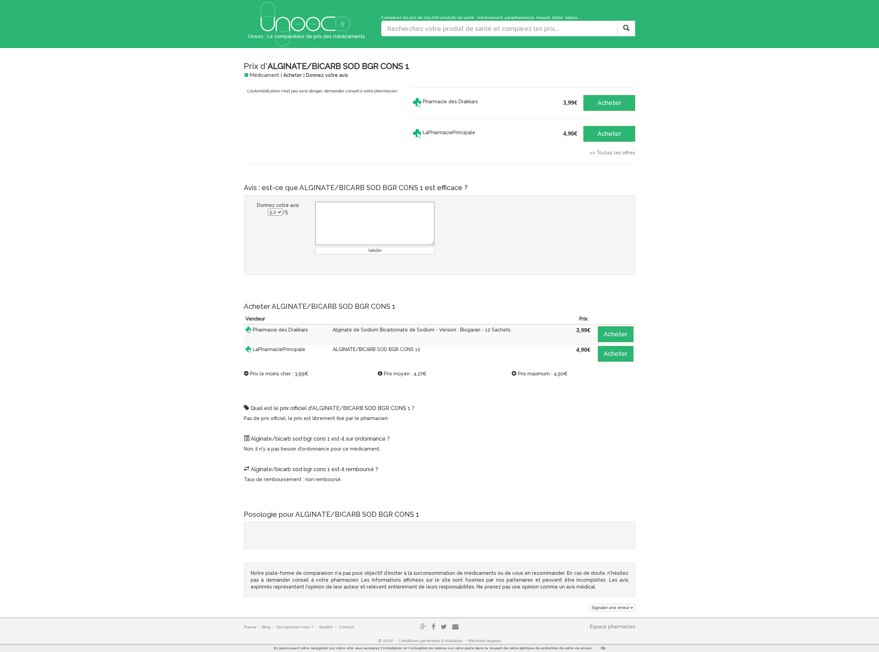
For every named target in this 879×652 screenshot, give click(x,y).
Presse (250, 627)
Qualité (326, 627)
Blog (266, 627)
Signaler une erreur (611, 607)
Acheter (292, 75)
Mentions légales (484, 640)
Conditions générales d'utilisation (430, 640)
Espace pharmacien (612, 626)
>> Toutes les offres (612, 152)
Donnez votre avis (327, 75)
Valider (375, 250)
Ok (603, 648)
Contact (346, 627)
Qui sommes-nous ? (294, 627)
